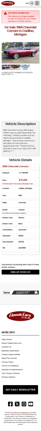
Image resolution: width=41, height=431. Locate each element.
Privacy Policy (7, 362)
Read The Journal (9, 358)
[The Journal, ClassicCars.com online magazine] (20, 292)
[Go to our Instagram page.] (24, 404)
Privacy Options (8, 377)
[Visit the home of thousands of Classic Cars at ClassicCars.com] (9, 3)
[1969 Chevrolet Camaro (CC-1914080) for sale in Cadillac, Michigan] (20, 52)
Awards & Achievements (12, 369)
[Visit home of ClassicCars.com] (20, 319)
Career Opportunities (11, 354)
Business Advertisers (10, 350)
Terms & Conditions (10, 365)
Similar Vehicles (20, 272)
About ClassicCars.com (12, 343)
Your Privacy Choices (11, 373)
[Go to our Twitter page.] (17, 404)
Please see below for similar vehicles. (22, 20)
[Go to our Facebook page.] (10, 404)
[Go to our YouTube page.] (30, 404)
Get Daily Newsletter (20, 389)
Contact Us (6, 347)
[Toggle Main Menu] (37, 3)
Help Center (7, 339)
